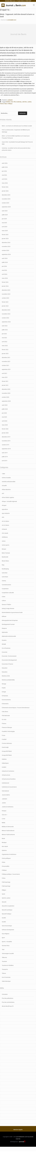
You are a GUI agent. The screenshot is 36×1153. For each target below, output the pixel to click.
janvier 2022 (5, 353)
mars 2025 (5, 230)
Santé (3, 894)
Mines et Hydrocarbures (8, 834)
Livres (3, 818)
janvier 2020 (5, 433)
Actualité (4, 485)
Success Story (5, 945)
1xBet (3, 473)
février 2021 (5, 381)
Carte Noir (4, 573)
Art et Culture (5, 521)
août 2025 (4, 210)
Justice (29, 101)
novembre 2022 (6, 314)
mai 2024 (4, 270)
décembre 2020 (6, 389)
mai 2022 (4, 337)
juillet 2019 (5, 456)
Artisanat (4, 529)
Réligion (4, 890)
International (5, 791)
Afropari (4, 505)
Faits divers (5, 711)
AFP (3, 493)
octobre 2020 (5, 397)
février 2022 (5, 349)
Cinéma (4, 580)
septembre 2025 (6, 207)
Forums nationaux (7, 743)
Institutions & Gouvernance (9, 787)
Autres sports (5, 545)
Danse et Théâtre (6, 604)
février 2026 (5, 187)
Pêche (3, 862)
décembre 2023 (6, 290)
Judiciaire (10, 100)
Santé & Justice (6, 898)
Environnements (6, 699)
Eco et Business (6, 648)
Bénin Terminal (6, 553)
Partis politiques (6, 858)
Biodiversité (5, 557)
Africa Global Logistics (8, 497)
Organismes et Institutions (9, 854)
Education (4, 668)
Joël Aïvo (24, 101)
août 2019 (4, 452)
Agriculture (5, 509)
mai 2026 (4, 175)
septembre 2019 (6, 448)
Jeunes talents (6, 795)
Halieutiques (5, 763)
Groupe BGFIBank (7, 751)
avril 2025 (4, 226)
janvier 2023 (5, 306)
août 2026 (4, 163)
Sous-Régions (5, 933)
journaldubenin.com (21, 1136)
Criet (11, 101)
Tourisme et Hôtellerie (7, 965)
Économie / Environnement (9, 656)
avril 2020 (4, 421)
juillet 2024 (5, 262)
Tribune (4, 973)
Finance (4, 723)
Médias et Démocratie (8, 826)
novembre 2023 (6, 294)
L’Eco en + (4, 814)
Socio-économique (7, 925)
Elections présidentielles (8, 680)
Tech (3, 949)
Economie (4, 652)
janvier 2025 (5, 238)
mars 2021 (5, 377)
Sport (3, 937)
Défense (4, 616)
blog (3, 565)
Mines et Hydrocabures (8, 830)
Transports (5, 969)
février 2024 (5, 282)
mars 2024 (5, 278)
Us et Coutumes (6, 977)
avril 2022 (4, 341)
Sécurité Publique (6, 914)
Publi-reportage (6, 882)
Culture (4, 600)
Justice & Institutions (7, 806)
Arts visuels (5, 533)
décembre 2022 (6, 310)
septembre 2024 (6, 254)
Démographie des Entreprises (10, 620)
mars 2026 (5, 183)
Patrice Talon (3, 103)
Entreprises (5, 695)
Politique (10, 103)
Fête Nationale (6, 715)
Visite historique (6, 981)
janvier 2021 (5, 385)
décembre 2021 (6, 357)
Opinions (4, 850)
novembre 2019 (6, 440)
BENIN (8, 101)
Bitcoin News (5, 561)
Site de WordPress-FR (7, 1006)
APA (3, 517)
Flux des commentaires (8, 1002)
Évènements (5, 703)
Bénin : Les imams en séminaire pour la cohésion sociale (17, 126)
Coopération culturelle (8, 592)
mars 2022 (5, 345)
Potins (3, 878)
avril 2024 (4, 274)
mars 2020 (5, 425)
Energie (4, 691)
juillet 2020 (5, 409)
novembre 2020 (6, 393)
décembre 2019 (6, 437)
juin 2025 (4, 218)
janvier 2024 (5, 286)
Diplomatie (5, 632)
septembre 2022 (6, 322)
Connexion (5, 994)
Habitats (4, 759)
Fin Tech (4, 719)
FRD (14, 101)
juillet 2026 (5, 167)
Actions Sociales (6, 477)
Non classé (5, 846)
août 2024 (4, 258)
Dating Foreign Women (8, 608)
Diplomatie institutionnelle (9, 636)
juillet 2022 (5, 329)
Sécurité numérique (7, 910)
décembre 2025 (6, 195)
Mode (3, 838)
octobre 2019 (5, 444)
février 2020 (5, 429)
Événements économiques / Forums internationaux (15, 707)
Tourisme (4, 961)
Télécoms (4, 957)
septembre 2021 (6, 369)
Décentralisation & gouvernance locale (12, 612)
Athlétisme (5, 537)
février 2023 (5, 302)
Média (3, 822)
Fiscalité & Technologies (8, 731)
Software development (8, 929)
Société (4, 918)
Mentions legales (18, 1129)
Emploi (4, 688)
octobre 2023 (5, 298)
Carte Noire (5, 576)
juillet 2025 (5, 214)
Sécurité (4, 902)
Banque (4, 549)
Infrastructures (6, 775)
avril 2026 (4, 179)
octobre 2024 (5, 250)
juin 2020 (4, 413)
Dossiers (4, 640)
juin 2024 (4, 266)
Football (4, 739)
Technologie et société (8, 953)
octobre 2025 (5, 203)
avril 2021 (4, 373)
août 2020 (4, 405)
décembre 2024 (6, 242)
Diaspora (4, 628)
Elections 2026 (6, 676)
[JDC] (13, 5)
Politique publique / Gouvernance (11, 874)
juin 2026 (4, 171)
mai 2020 (4, 417)
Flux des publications (7, 998)
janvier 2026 (5, 191)
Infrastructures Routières (8, 779)
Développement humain (8, 624)
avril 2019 (4, 460)
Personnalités (5, 866)
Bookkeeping (5, 569)
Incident (4, 767)
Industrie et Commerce (8, 771)
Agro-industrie (6, 513)
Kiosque (4, 810)
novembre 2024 (6, 246)
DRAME (4, 644)
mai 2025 (4, 222)
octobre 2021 (5, 365)
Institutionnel (5, 783)
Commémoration (6, 584)
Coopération (5, 588)
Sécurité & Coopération (8, 906)
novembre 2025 (6, 199)
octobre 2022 (5, 318)
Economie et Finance (7, 664)
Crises (3, 596)
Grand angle (5, 747)
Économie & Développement (9, 660)
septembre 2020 (6, 401)
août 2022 (4, 325)
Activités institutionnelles (8, 481)
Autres (3, 541)
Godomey (18, 101)
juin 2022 (4, 333)
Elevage (4, 684)
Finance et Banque (7, 727)
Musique (4, 842)
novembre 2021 (6, 361)
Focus (3, 735)
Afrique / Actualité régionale (9, 501)
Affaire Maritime (6, 489)
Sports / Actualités (7, 941)
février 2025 (5, 234)
